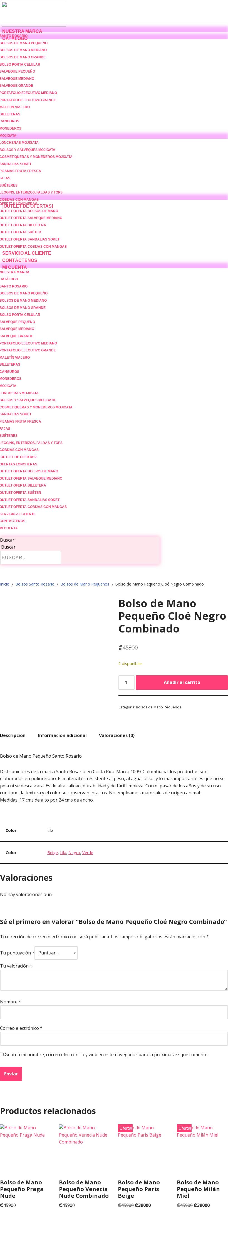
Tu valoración (16, 966)
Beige (52, 852)
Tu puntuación (17, 953)
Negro (74, 852)
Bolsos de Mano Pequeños (84, 584)
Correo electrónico (21, 1028)
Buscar (7, 540)
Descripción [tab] (13, 735)
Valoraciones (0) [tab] (117, 735)
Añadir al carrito (182, 682)
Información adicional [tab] (62, 735)
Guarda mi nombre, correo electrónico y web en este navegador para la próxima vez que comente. (106, 1054)
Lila (63, 852)
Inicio (4, 584)
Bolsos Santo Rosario (34, 584)
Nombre (10, 1002)
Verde (87, 852)
